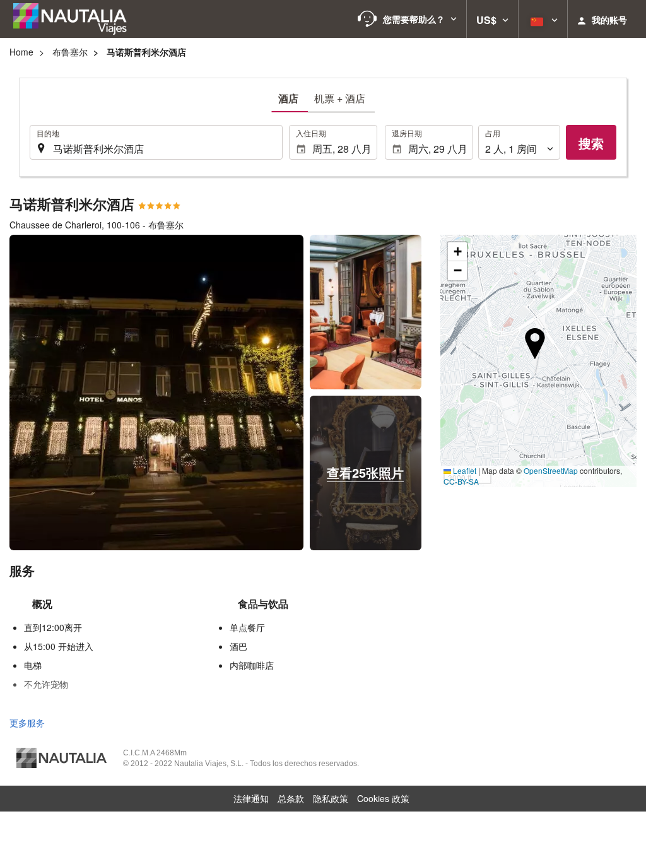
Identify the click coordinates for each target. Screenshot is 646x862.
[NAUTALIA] (75, 19)
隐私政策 (330, 798)
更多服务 (27, 722)
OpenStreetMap (551, 470)
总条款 (291, 798)
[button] (407, 19)
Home (21, 51)
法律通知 (251, 798)
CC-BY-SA (461, 481)
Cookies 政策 (383, 798)
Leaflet (463, 470)
